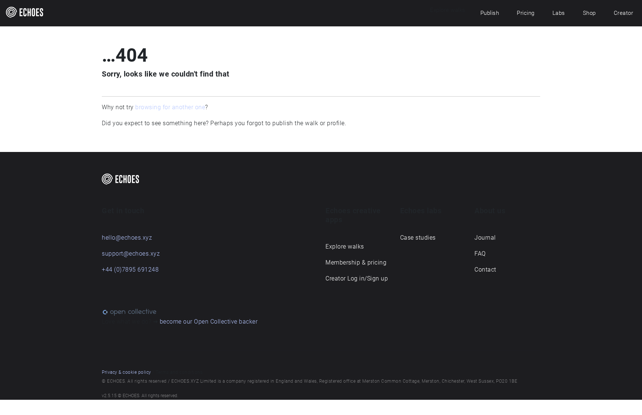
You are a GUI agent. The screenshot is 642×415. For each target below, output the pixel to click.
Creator (623, 13)
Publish (489, 13)
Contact (485, 269)
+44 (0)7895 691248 (130, 269)
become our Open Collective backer (209, 321)
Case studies (418, 237)
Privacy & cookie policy (126, 372)
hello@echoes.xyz (127, 237)
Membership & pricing (355, 262)
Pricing (526, 13)
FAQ (480, 253)
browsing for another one (170, 107)
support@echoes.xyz (131, 253)
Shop (589, 13)
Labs (558, 13)
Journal (485, 237)
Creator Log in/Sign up (356, 278)
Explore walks (344, 246)
